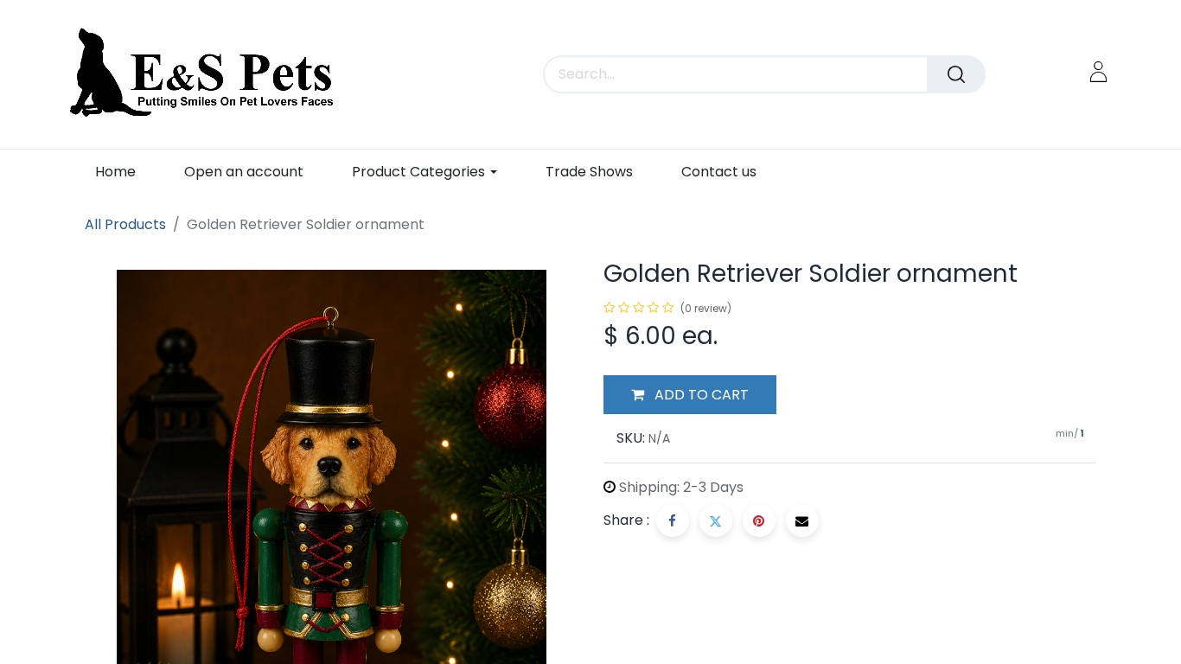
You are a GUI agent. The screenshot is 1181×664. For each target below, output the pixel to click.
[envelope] (802, 520)
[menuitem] (115, 171)
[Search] (956, 74)
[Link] (1098, 71)
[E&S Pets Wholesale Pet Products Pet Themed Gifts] (207, 74)
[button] (689, 395)
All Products (125, 224)
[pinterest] (759, 520)
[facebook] (672, 520)
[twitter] (715, 520)
